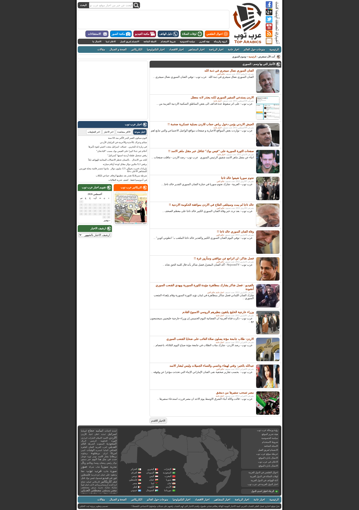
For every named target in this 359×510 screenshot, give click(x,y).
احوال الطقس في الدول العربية (263, 472)
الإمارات (167, 469)
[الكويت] (220, 440)
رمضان (103, 463)
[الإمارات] (230, 448)
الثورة (114, 441)
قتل (83, 478)
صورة (113, 471)
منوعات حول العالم (254, 49)
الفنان (91, 447)
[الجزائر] (150, 443)
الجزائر (134, 469)
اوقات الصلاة (189, 33)
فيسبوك (98, 478)
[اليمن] (224, 463)
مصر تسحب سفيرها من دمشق (235, 392)
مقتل (105, 493)
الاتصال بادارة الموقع (268, 458)
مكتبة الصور (118, 33)
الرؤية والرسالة (220, 41)
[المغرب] (138, 436)
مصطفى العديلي (91, 490)
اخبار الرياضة (216, 49)
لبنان (169, 483)
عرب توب (94, 471)
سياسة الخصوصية (187, 41)
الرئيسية (274, 49)
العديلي (112, 447)
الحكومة (104, 441)
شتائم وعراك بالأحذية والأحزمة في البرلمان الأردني (123, 142)
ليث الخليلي (84, 506)
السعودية (167, 472)
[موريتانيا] (130, 454)
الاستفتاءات (94, 33)
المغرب (168, 476)
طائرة (106, 471)
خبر (89, 459)
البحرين (150, 469)
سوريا (168, 479)
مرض (93, 487)
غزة (98, 475)
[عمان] (234, 454)
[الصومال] (223, 481)
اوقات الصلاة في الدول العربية (264, 476)
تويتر (94, 456)
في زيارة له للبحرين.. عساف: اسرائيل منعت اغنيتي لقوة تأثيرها (118, 146)
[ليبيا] (175, 445)
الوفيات (91, 450)
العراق (134, 472)
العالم (83, 443)
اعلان (97, 434)
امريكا (114, 453)
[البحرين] (225, 444)
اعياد (91, 434)
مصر (135, 483)
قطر (135, 486)
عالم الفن (221, 74)
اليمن (151, 476)
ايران (105, 453)
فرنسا (93, 475)
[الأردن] (205, 437)
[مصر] (195, 444)
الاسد (105, 438)
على (108, 475)
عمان (151, 479)
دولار (115, 463)
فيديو (105, 477)
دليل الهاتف (165, 33)
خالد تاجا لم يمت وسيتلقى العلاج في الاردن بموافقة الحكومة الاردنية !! (211, 204)
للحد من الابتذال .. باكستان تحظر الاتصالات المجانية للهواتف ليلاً (117, 159)
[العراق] (214, 434)
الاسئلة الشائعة (150, 41)
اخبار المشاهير (196, 49)
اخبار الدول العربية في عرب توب (263, 484)
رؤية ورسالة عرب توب (267, 430)
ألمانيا (114, 431)
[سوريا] (205, 432)
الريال (83, 441)
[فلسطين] (201, 436)
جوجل (83, 456)
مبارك (107, 487)
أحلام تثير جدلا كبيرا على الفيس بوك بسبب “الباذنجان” (121, 151)
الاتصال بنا (96, 41)
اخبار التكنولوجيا (156, 49)
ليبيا (152, 483)
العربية (98, 447)
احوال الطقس (215, 33)
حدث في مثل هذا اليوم (104, 459)
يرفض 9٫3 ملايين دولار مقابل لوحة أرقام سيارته (125, 164)
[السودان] (196, 463)
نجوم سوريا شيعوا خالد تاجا (237, 177)
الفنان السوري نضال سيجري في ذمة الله (229, 70)
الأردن (168, 486)
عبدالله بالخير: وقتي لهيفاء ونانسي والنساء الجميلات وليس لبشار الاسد (212, 365)
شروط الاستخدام (168, 41)
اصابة (103, 434)
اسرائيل (112, 434)
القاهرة (84, 447)
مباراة (114, 487)
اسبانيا (84, 431)
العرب (104, 447)
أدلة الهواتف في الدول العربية (264, 480)
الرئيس (93, 441)
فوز (115, 478)
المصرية (99, 450)
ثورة (89, 456)
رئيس (109, 463)
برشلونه (84, 453)
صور (84, 466)
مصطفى (106, 490)
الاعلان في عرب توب (268, 461)
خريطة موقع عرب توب (267, 454)
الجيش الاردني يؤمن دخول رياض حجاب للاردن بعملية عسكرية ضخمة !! (211, 124)
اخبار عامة (233, 49)
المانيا (105, 450)
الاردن (113, 437)
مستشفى (85, 487)
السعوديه (101, 444)
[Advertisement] (153, 19)
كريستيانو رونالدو (101, 485)
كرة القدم (113, 485)
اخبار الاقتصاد (176, 49)
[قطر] (226, 447)
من (99, 493)
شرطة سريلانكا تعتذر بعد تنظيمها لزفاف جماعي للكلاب (121, 175)
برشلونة (95, 453)
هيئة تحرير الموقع (270, 434)
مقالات (101, 49)
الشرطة (91, 444)
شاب (98, 467)
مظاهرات (113, 494)
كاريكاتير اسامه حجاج (90, 482)
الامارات (91, 438)
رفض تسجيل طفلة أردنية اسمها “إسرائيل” (127, 155)
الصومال (150, 490)
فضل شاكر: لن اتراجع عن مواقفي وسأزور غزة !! (224, 258)
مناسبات (93, 493)
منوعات (84, 493)
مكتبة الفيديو (142, 33)
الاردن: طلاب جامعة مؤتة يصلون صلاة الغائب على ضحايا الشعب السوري (210, 338)
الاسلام (99, 438)
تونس (134, 476)
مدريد (100, 487)
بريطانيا (113, 456)
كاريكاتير (106, 481)
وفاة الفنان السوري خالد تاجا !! (235, 231)
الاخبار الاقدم (158, 420)
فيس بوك (90, 478)
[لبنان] (202, 433)
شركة (91, 467)
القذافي (113, 450)
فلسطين (133, 479)
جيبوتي (134, 490)
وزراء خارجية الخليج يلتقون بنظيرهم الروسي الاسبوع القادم (218, 312)
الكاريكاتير (137, 49)
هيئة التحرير (204, 41)
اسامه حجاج (95, 430)
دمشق (83, 459)
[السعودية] (217, 449)
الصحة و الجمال (118, 49)
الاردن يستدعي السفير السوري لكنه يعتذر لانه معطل (222, 97)
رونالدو (90, 463)
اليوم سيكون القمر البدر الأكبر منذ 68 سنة (127, 138)
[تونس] (164, 433)
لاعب (91, 485)
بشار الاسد (103, 456)
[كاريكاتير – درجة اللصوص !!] (131, 223)
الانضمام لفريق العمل (129, 41)
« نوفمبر (107, 220)
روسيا (96, 463)
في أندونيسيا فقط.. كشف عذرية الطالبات (127, 180)
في (110, 478)
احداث (108, 430)
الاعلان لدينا (111, 41)
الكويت (151, 486)
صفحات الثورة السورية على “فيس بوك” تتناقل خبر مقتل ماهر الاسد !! (211, 151)
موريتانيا (167, 490)
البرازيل (84, 438)
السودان (150, 472)
